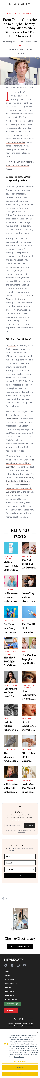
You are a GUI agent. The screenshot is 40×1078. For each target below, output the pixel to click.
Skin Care (26, 718)
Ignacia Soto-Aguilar (15, 142)
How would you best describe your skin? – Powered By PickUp (20, 165)
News (24, 621)
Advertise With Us (10, 983)
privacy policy (21, 832)
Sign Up (28, 825)
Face (17, 14)
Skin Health (9, 750)
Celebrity (28, 14)
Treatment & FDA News (10, 653)
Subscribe (11, 1011)
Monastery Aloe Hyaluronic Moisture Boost (20, 481)
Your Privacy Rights (20, 1061)
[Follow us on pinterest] (12, 965)
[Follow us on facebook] (5, 965)
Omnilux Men (12, 418)
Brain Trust (8, 987)
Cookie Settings (12, 1004)
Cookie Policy (9, 995)
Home (10, 14)
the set (12, 345)
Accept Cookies (20, 1074)
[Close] (37, 1032)
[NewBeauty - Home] (20, 4)
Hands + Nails (29, 556)
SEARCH (20, 876)
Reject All (20, 1068)
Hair (24, 652)
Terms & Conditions (11, 999)
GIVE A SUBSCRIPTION (20, 946)
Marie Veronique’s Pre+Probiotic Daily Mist (20, 463)
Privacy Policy (9, 991)
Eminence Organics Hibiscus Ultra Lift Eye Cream (19, 488)
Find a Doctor (9, 980)
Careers (7, 976)
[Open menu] (5, 4)
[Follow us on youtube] (24, 965)
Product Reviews (8, 557)
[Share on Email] (7, 898)
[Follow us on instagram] (18, 965)
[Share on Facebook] (3, 898)
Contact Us (8, 972)
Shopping (8, 621)
